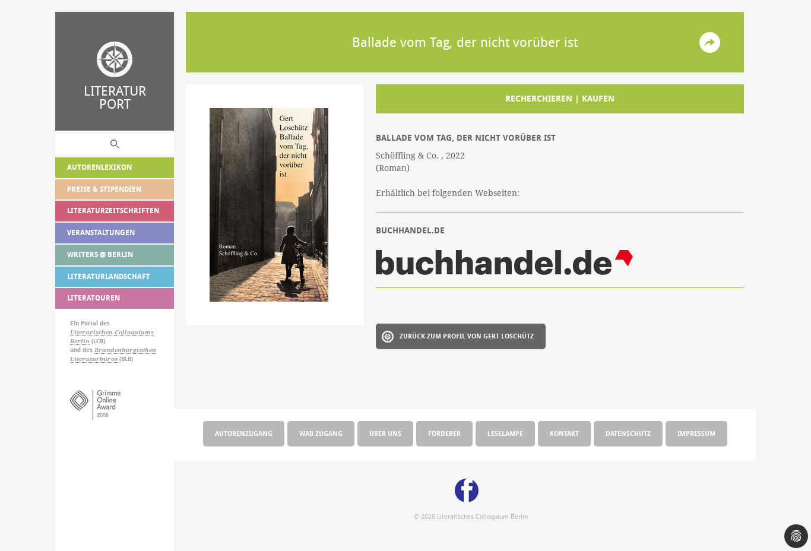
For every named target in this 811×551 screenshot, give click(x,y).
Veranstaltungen (101, 232)
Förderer (444, 433)
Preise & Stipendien (104, 189)
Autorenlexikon (99, 167)
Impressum (696, 433)
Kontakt (564, 433)
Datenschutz (628, 433)
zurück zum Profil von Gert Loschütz (467, 335)
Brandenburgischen (125, 350)
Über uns (385, 433)
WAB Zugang (321, 433)
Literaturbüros (94, 359)
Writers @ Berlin (100, 254)
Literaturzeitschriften (113, 210)
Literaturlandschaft (108, 276)
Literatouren (93, 298)
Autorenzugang (244, 433)
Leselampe (505, 433)
